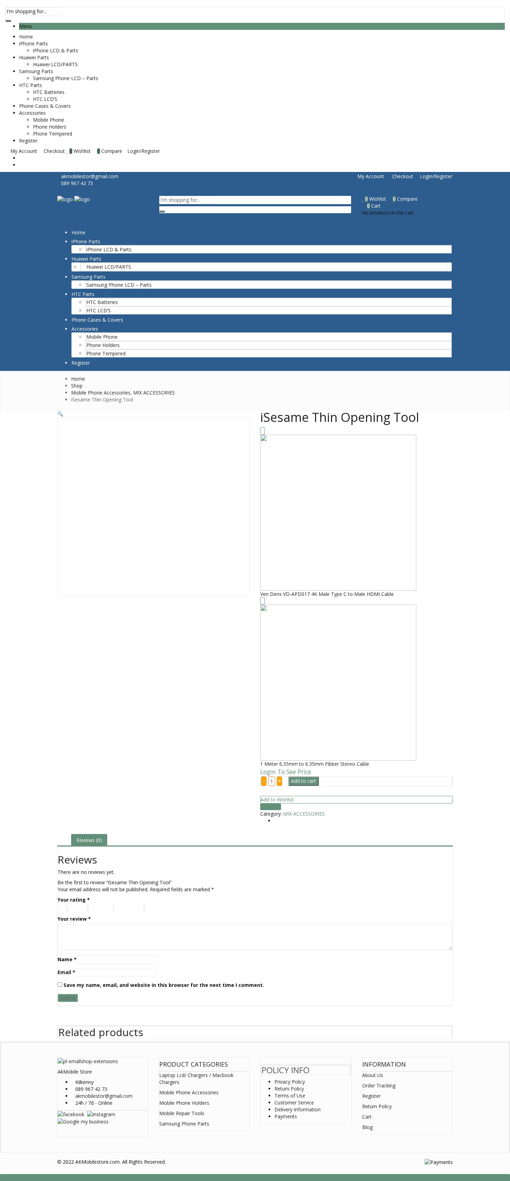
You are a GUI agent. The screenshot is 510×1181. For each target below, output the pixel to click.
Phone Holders (49, 126)
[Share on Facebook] (276, 820)
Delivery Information (297, 1109)
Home (26, 36)
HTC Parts (30, 85)
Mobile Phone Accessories (189, 1092)
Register (28, 140)
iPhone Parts (33, 43)
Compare (270, 807)
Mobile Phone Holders (184, 1103)
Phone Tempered (52, 133)
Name (67, 959)
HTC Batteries (49, 92)
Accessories (32, 113)
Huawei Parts (34, 57)
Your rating (74, 899)
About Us (372, 1075)
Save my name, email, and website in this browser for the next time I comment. (163, 985)
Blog (367, 1127)
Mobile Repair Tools (181, 1113)
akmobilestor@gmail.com (104, 1096)
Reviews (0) (89, 840)
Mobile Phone (48, 119)
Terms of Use (289, 1095)
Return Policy (289, 1088)
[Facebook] (71, 1114)
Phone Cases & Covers (45, 106)
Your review (74, 918)
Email (66, 972)
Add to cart (303, 781)
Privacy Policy (289, 1081)
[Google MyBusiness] (83, 1121)
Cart (367, 1116)
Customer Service (294, 1102)
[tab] (89, 840)
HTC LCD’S (45, 99)
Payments (285, 1116)
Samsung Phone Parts (184, 1123)
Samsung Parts (36, 71)
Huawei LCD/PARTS (55, 64)
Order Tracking (379, 1085)
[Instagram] (101, 1114)
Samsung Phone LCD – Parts (65, 78)
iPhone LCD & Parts (55, 50)
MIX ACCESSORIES (304, 813)
